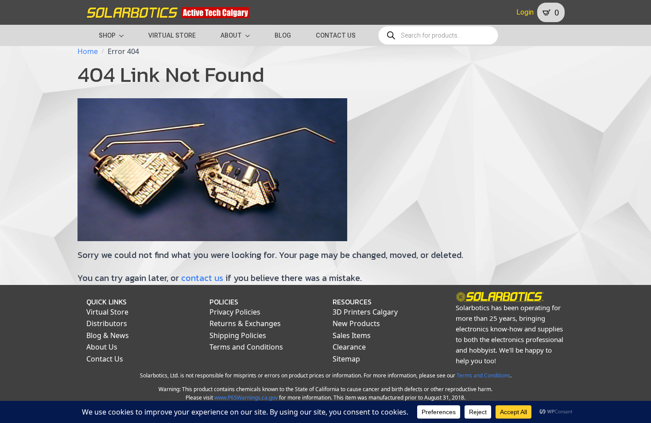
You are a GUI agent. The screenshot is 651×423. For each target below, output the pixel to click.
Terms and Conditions (246, 347)
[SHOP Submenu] (124, 35)
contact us (202, 278)
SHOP (107, 35)
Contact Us (104, 359)
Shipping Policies (237, 335)
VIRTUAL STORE (172, 35)
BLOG (283, 35)
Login (525, 12)
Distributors (106, 323)
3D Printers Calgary (365, 312)
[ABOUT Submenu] (250, 35)
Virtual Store (107, 312)
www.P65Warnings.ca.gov (246, 397)
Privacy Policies (234, 312)
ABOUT (231, 35)
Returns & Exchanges (245, 323)
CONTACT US (336, 35)
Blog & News (107, 335)
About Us (101, 347)
